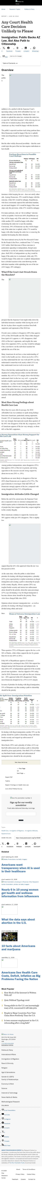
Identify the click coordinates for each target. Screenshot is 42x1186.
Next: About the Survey (21, 762)
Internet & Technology (9, 1093)
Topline (7, 781)
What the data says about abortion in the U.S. (18, 921)
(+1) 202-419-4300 (8, 1043)
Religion (4, 1068)
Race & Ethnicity (7, 1063)
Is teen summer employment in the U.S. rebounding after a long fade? (21, 1021)
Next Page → (21, 773)
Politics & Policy (7, 1050)
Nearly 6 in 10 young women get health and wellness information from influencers (20, 893)
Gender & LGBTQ (8, 1077)
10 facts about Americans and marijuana (18, 947)
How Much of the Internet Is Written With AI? (20, 993)
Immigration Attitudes (31, 831)
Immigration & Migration (17, 831)
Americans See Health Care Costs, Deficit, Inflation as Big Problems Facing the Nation (21, 976)
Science (4, 1088)
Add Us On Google (16, 56)
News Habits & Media (9, 1097)
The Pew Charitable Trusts (17, 1163)
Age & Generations (8, 1072)
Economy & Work (8, 1084)
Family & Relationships (10, 1079)
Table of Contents (9, 63)
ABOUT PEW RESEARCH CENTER (11, 1150)
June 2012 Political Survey (13, 789)
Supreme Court (6, 833)
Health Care (5, 831)
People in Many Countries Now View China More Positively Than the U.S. (20, 1014)
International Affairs (9, 1054)
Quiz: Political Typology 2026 (17, 1000)
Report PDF (8, 777)
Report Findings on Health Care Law (17, 785)
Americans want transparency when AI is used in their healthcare (21, 868)
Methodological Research (11, 1102)
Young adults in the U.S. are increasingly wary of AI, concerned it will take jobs (21, 1006)
